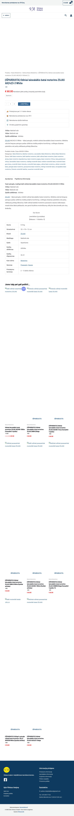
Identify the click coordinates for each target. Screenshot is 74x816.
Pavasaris (24, 265)
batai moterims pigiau (34, 159)
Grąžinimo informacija (45, 776)
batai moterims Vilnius (48, 159)
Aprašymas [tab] (9, 179)
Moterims (24, 261)
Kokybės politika (8, 793)
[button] (66, 15)
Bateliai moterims (28, 154)
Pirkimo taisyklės (44, 779)
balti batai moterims (16, 156)
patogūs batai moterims (16, 167)
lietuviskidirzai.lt (24, 807)
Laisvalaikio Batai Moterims (42, 154)
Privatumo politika (44, 781)
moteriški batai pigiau (33, 164)
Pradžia (7, 73)
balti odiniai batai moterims (45, 156)
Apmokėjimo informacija (46, 774)
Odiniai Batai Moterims (29, 73)
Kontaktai (6, 796)
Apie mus (6, 791)
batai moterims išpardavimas (18, 159)
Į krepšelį (24, 104)
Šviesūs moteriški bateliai (19, 169)
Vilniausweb (21, 811)
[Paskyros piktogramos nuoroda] (71, 15)
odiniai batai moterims (48, 164)
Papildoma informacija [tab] (22, 179)
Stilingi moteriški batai (48, 167)
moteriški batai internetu (19, 164)
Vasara (30, 265)
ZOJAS (7, 140)
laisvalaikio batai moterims (18, 161)
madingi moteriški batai (34, 161)
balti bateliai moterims (29, 156)
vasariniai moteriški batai (35, 169)
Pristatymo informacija (45, 772)
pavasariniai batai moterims (32, 167)
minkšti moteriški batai (49, 161)
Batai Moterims (16, 73)
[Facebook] (5, 780)
